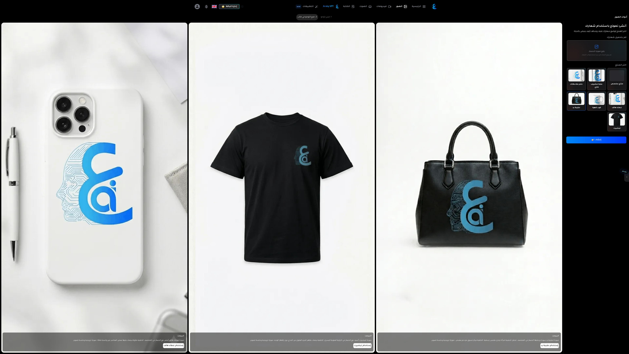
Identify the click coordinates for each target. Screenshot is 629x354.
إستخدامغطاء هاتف (173, 345)
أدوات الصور (621, 17)
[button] (418, 6)
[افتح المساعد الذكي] (626, 177)
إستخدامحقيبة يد (549, 345)
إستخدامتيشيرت (362, 345)
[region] (314, 177)
